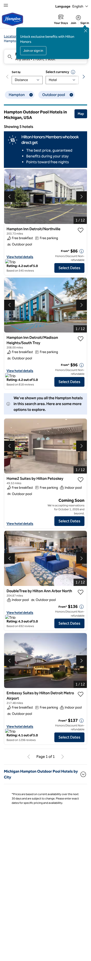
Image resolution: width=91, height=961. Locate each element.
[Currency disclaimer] (73, 72)
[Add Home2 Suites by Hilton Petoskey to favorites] (80, 480)
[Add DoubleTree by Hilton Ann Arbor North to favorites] (80, 592)
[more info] (81, 251)
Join (73, 23)
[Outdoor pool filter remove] (71, 95)
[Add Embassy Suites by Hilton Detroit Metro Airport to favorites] (80, 694)
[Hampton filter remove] (31, 95)
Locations (11, 36)
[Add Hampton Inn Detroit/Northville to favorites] (80, 230)
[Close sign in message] (85, 30)
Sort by (16, 72)
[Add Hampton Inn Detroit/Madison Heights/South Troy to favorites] (80, 339)
